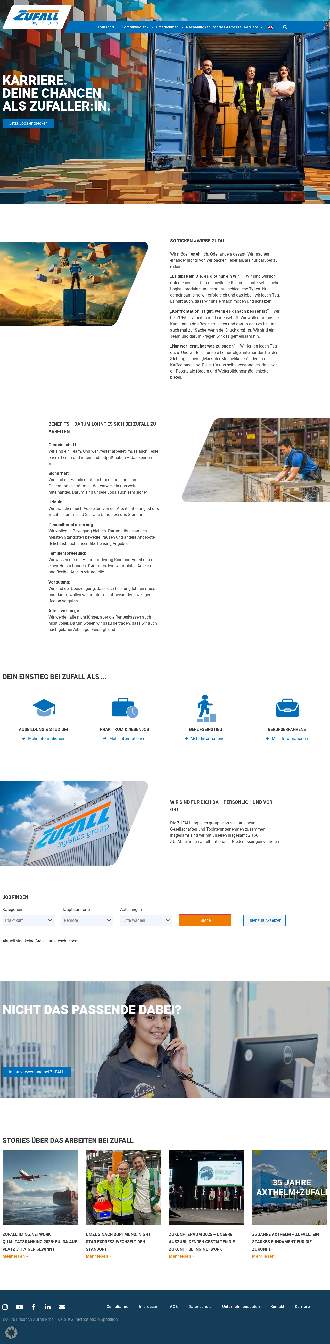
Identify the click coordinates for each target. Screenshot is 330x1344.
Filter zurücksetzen (265, 920)
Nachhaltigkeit (198, 27)
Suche (205, 920)
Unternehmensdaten (241, 1306)
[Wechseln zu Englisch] (270, 27)
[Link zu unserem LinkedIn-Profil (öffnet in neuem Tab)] (47, 1307)
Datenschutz (200, 1306)
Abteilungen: (131, 909)
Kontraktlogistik (135, 27)
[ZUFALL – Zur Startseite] (37, 17)
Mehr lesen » (15, 1256)
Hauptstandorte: (76, 909)
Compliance (117, 1306)
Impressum (149, 1306)
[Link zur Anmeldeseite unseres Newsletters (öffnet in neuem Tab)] (61, 1307)
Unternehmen (167, 27)
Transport (105, 27)
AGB (174, 1306)
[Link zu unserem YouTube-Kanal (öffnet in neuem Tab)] (19, 1307)
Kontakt (277, 1306)
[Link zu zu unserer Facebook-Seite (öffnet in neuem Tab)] (33, 1307)
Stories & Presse (227, 27)
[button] (285, 27)
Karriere (251, 27)
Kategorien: (13, 909)
